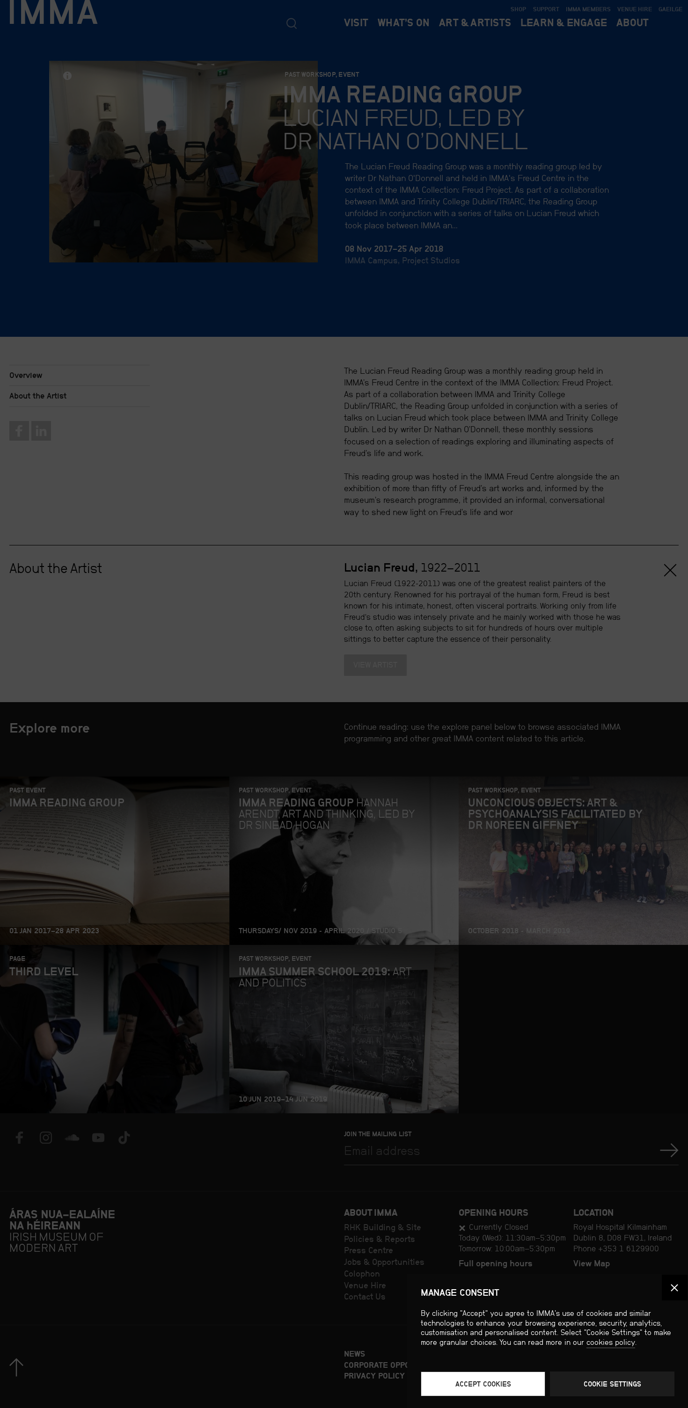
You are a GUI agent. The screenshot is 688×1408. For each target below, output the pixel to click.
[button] (675, 1287)
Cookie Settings (612, 1384)
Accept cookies (483, 1384)
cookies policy (610, 1342)
